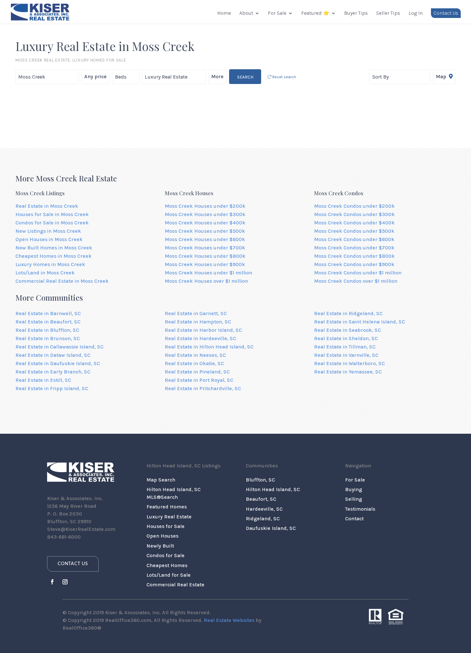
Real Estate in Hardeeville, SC (200, 338)
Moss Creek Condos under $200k (354, 206)
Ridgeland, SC (263, 518)
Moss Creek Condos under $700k (354, 248)
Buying (353, 489)
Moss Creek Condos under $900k (354, 264)
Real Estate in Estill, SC (43, 380)
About (246, 13)
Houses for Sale (165, 526)
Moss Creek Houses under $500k (205, 231)
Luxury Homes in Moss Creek (50, 264)
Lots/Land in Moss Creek (45, 273)
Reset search (283, 77)
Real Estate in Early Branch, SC (52, 372)
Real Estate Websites (229, 620)
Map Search (160, 480)
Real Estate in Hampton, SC (198, 322)
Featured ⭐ (315, 13)
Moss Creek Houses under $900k (205, 264)
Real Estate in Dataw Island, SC (52, 355)
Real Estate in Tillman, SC (345, 347)
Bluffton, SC (260, 480)
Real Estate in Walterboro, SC (349, 363)
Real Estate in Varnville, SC (346, 355)
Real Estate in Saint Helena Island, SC (359, 322)
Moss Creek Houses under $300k (205, 214)
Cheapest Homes (166, 565)
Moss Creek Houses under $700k (205, 248)
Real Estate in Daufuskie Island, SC (57, 363)
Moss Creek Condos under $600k (354, 239)
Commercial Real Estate (175, 585)
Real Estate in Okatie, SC (194, 363)
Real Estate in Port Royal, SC (199, 380)
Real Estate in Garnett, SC (196, 313)
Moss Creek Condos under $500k (354, 231)
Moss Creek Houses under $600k (205, 239)
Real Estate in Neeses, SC (195, 355)
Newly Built (160, 546)
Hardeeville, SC (264, 509)
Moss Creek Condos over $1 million (355, 281)
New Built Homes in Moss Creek (53, 248)
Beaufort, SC (261, 499)
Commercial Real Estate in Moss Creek (62, 281)
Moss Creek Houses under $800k (205, 256)
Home (224, 13)
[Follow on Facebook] (52, 582)
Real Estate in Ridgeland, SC (348, 313)
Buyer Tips (356, 13)
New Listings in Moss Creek (48, 231)
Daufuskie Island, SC (271, 528)
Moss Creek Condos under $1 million (357, 273)
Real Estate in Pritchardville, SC (203, 388)
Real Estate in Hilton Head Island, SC (209, 347)
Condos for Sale (165, 555)
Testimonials (360, 509)
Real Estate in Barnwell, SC (48, 313)
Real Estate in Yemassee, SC (348, 372)
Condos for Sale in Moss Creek (52, 223)
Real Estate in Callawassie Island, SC (59, 347)
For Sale (277, 13)
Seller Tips (388, 13)
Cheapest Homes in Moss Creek (53, 256)
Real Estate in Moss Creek (46, 206)
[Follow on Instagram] (65, 582)
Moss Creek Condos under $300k (354, 214)
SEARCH (245, 77)
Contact (354, 518)
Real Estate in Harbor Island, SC (203, 330)
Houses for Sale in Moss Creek (52, 214)
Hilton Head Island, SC (273, 489)
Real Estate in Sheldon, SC (346, 338)
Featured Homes (166, 507)
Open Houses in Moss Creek (49, 239)
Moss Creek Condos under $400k (354, 223)
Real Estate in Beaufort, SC (47, 322)
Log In (416, 13)
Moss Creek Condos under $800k (354, 256)
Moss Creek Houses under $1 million (208, 273)
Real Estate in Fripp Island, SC (51, 388)
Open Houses (162, 536)
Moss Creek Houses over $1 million (206, 281)
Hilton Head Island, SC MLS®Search (173, 493)
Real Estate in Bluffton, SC (47, 330)
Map (442, 76)
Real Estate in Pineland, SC (197, 372)
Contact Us (446, 13)
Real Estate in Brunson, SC (47, 338)
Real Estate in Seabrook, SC (347, 330)
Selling (353, 499)
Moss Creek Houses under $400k (205, 223)
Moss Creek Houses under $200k (205, 206)
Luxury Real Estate (169, 517)
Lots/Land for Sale (168, 575)
